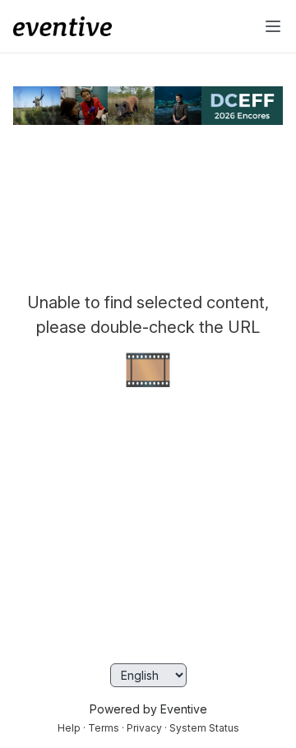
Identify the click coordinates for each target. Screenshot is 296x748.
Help (69, 728)
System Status (204, 728)
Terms (103, 728)
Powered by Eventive (148, 709)
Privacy (144, 728)
